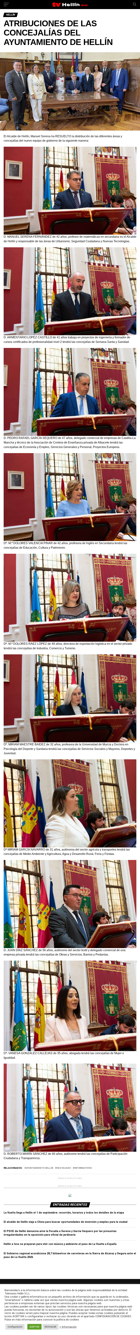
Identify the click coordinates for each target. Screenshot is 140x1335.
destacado (64, 1168)
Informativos (83, 1168)
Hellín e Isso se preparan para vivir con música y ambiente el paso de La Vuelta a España (60, 1244)
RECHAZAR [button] (50, 1326)
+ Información (68, 1326)
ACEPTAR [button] (34, 1326)
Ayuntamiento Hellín (39, 1168)
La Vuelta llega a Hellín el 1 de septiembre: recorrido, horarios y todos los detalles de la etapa (64, 1212)
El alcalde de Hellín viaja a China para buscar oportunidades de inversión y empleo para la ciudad (65, 1221)
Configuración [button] (15, 1326)
